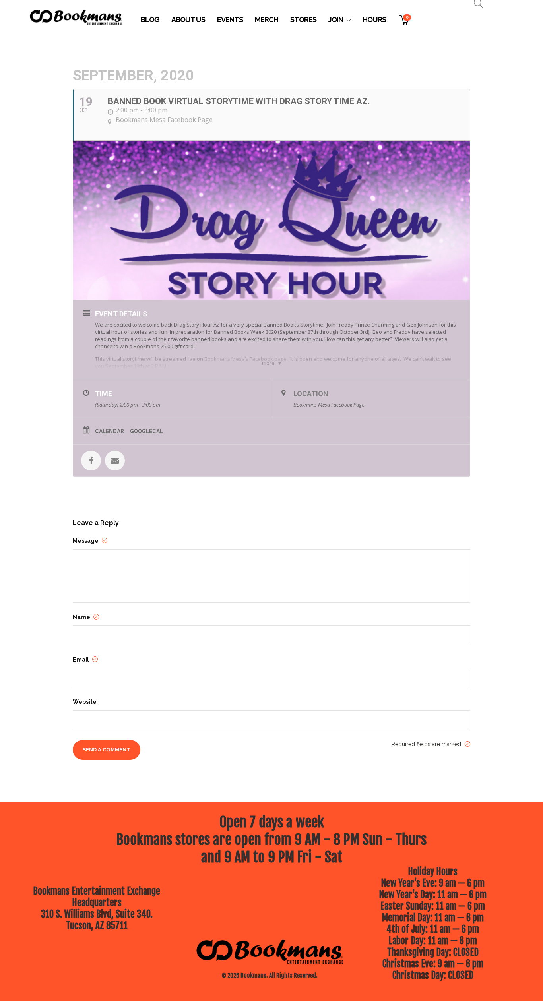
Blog (150, 19)
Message (86, 541)
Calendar (109, 431)
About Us (188, 19)
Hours (374, 19)
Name (82, 617)
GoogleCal (146, 431)
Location (310, 393)
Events (230, 19)
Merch (266, 19)
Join (335, 19)
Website (85, 702)
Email (81, 659)
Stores (303, 19)
